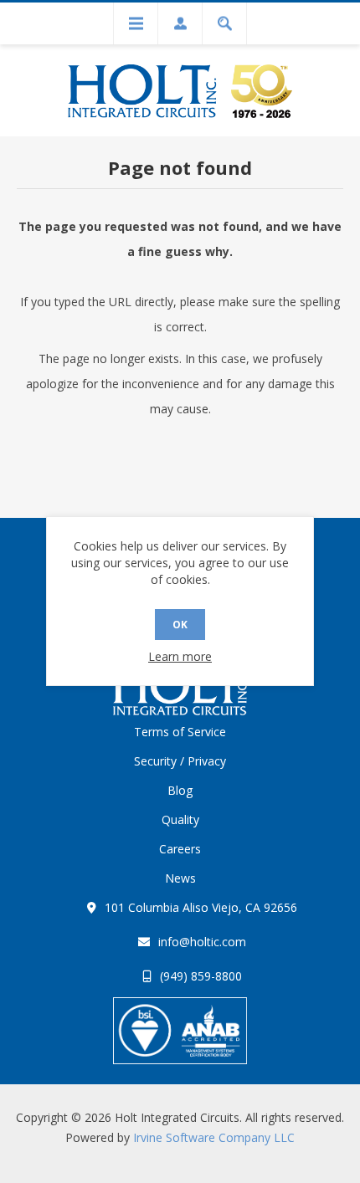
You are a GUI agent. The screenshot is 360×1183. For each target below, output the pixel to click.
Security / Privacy (180, 761)
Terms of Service (180, 732)
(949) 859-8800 (201, 976)
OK (180, 624)
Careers (180, 849)
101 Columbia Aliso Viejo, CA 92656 (201, 907)
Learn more (180, 656)
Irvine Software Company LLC (214, 1137)
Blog (180, 790)
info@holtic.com (202, 942)
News (180, 878)
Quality (180, 819)
